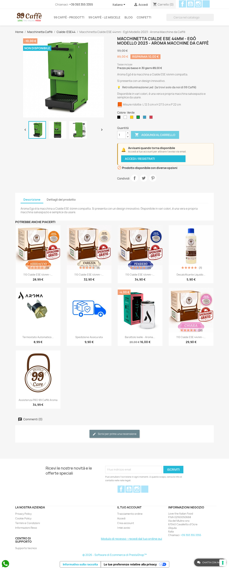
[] (212, 17)
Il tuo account (129, 507)
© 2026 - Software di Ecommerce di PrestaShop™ (114, 555)
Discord (206, 4)
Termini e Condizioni (27, 523)
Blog (129, 17)
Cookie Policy (23, 518)
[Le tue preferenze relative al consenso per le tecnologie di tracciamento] (222, 562)
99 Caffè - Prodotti (69, 17)
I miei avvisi (123, 527)
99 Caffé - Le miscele (104, 17)
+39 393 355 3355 (81, 4)
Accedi (121, 518)
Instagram (198, 4)
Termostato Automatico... (38, 337)
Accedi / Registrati (140, 159)
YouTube (190, 4)
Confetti (144, 17)
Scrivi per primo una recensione (117, 434)
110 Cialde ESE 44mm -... (38, 274)
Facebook (182, 4)
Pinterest (152, 178)
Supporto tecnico (26, 548)
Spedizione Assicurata (89, 337)
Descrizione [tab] (31, 200)
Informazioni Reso (26, 527)
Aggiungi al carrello (155, 135)
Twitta (143, 178)
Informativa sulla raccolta (80, 564)
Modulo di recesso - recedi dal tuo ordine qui (131, 539)
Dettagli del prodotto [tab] (61, 200)
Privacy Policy (23, 513)
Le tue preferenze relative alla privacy (130, 564)
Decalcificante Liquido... (191, 274)
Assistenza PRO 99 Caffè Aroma (38, 400)
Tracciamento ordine (130, 513)
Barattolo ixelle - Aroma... (140, 337)
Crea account (125, 523)
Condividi (134, 178)
